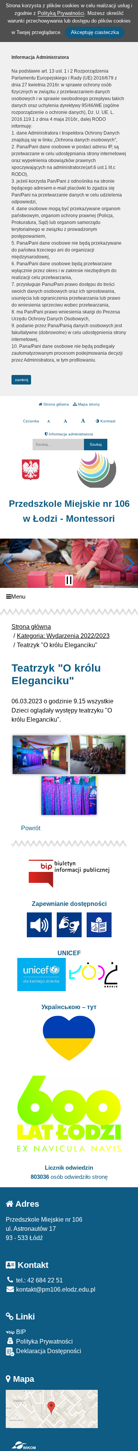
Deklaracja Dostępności (48, 1351)
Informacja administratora (70, 434)
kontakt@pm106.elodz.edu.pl (55, 1289)
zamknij (21, 380)
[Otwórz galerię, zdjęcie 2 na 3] (97, 754)
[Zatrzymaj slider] (69, 580)
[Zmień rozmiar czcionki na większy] (65, 421)
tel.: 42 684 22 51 (39, 1280)
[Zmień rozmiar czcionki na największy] (83, 421)
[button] (9, 563)
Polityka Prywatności (44, 1341)
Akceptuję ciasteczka (95, 32)
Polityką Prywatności (61, 13)
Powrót (30, 828)
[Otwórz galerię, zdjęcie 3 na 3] (69, 795)
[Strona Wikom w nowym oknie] (24, 1445)
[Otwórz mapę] (52, 1408)
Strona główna (55, 404)
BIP (20, 1332)
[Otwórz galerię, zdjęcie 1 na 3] (40, 754)
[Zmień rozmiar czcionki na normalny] (48, 421)
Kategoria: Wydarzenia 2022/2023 (63, 636)
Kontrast (107, 421)
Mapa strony (88, 404)
